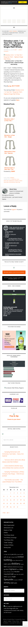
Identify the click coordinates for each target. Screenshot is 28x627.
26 (24, 503)
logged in (14, 209)
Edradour (11, 180)
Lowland (12, 571)
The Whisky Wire (8, 540)
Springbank (15, 579)
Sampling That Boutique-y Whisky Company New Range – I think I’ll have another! (13, 474)
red (19, 182)
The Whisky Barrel (9, 535)
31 (17, 507)
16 (14, 500)
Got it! (23, 2)
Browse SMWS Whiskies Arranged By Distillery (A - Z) (14, 278)
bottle (15, 557)
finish (20, 180)
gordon (6, 569)
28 (7, 507)
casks (9, 564)
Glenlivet (15, 566)
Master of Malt (8, 530)
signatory (9, 576)
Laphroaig (8, 571)
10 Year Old (13, 179)
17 (17, 500)
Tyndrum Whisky (8, 545)
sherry (5, 576)
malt (11, 574)
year (12, 583)
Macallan (17, 571)
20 (4, 503)
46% (7, 557)
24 (17, 503)
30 (14, 507)
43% (5, 557)
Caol (22, 560)
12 (24, 496)
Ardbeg (12, 557)
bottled (21, 557)
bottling (8, 560)
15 (10, 500)
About (5, 621)
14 (7, 500)
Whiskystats (7, 547)
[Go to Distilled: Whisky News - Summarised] (14, 377)
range (15, 574)
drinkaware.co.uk (8, 527)
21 (7, 503)
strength (20, 579)
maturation (12, 182)
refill (19, 574)
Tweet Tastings (8, 542)
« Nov (4, 512)
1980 (10, 557)
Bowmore (18, 560)
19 (24, 500)
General (12, 177)
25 (20, 503)
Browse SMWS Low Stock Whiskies (14, 272)
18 (20, 500)
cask (5, 564)
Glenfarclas (10, 566)
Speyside (8, 579)
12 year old (13, 554)
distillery (6, 180)
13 (4, 500)
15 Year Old (18, 554)
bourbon (14, 560)
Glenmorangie (20, 566)
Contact (9, 621)
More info (10, 2)
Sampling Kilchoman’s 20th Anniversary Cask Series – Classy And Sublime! (12, 454)
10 (17, 496)
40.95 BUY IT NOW (14, 86)
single (14, 576)
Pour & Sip (14, 416)
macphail (7, 574)
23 (14, 503)
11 (20, 496)
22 (10, 503)
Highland (6, 182)
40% (22, 554)
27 (4, 507)
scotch (22, 574)
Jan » (8, 512)
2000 (18, 179)
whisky (7, 583)
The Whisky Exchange (10, 537)
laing (5, 571)
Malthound (14, 14)
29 (10, 507)
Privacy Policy (15, 621)
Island (18, 569)
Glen (5, 566)
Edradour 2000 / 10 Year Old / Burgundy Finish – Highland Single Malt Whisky (14, 92)
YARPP (13, 171)
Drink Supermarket (9, 525)
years (15, 583)
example (17, 180)
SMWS (6, 532)
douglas (22, 564)
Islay (21, 569)
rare (16, 182)
